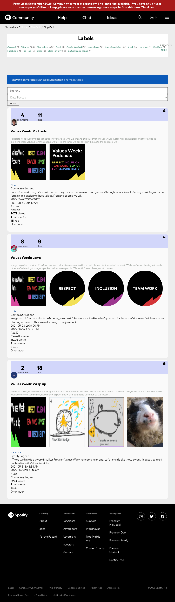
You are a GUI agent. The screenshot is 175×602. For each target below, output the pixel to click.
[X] (152, 516)
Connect (143, 47)
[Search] (140, 17)
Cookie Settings (76, 587)
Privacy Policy (55, 587)
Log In (153, 17)
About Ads (96, 587)
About (43, 521)
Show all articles (73, 80)
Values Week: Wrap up (28, 384)
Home (24, 27)
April (58, 47)
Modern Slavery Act (18, 595)
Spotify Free (116, 560)
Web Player (93, 529)
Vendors (68, 552)
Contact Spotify (95, 548)
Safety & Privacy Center (31, 587)
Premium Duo (117, 532)
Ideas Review (54, 51)
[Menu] (167, 17)
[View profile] (14, 122)
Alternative (42, 47)
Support (91, 521)
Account (11, 47)
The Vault (35, 27)
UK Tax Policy (40, 595)
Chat (86, 17)
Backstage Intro (113, 47)
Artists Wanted (74, 47)
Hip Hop (27, 51)
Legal (11, 587)
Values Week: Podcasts (29, 131)
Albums (25, 47)
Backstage (93, 47)
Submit (13, 103)
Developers (70, 529)
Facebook (12, 51)
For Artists (69, 521)
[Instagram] (141, 516)
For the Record (48, 536)
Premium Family (118, 540)
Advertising (70, 536)
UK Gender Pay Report (64, 595)
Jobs (42, 529)
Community (23, 17)
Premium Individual (115, 522)
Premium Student (114, 550)
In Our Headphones (78, 51)
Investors (68, 544)
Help (62, 17)
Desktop (157, 47)
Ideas (112, 17)
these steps (109, 7)
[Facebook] (163, 516)
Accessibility (113, 587)
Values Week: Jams (26, 258)
